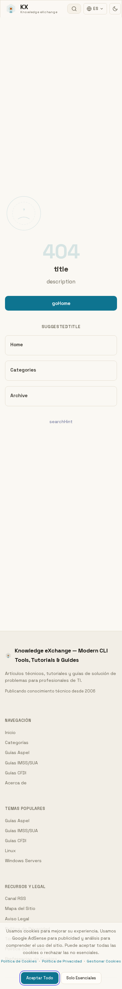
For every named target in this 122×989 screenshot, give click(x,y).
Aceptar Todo (39, 978)
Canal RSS (15, 898)
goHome (61, 303)
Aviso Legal (17, 919)
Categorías (16, 742)
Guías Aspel (17, 752)
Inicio (10, 732)
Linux (10, 850)
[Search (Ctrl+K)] (74, 9)
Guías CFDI (15, 773)
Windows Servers (23, 860)
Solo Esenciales (81, 978)
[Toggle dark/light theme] (115, 8)
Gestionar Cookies (104, 961)
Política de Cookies (19, 961)
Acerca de (16, 783)
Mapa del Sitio (20, 908)
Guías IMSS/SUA (21, 763)
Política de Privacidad (62, 961)
